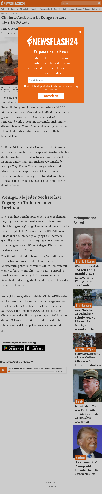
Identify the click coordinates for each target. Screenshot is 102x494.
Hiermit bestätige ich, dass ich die (42, 86)
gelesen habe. (51, 89)
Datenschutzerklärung (68, 86)
